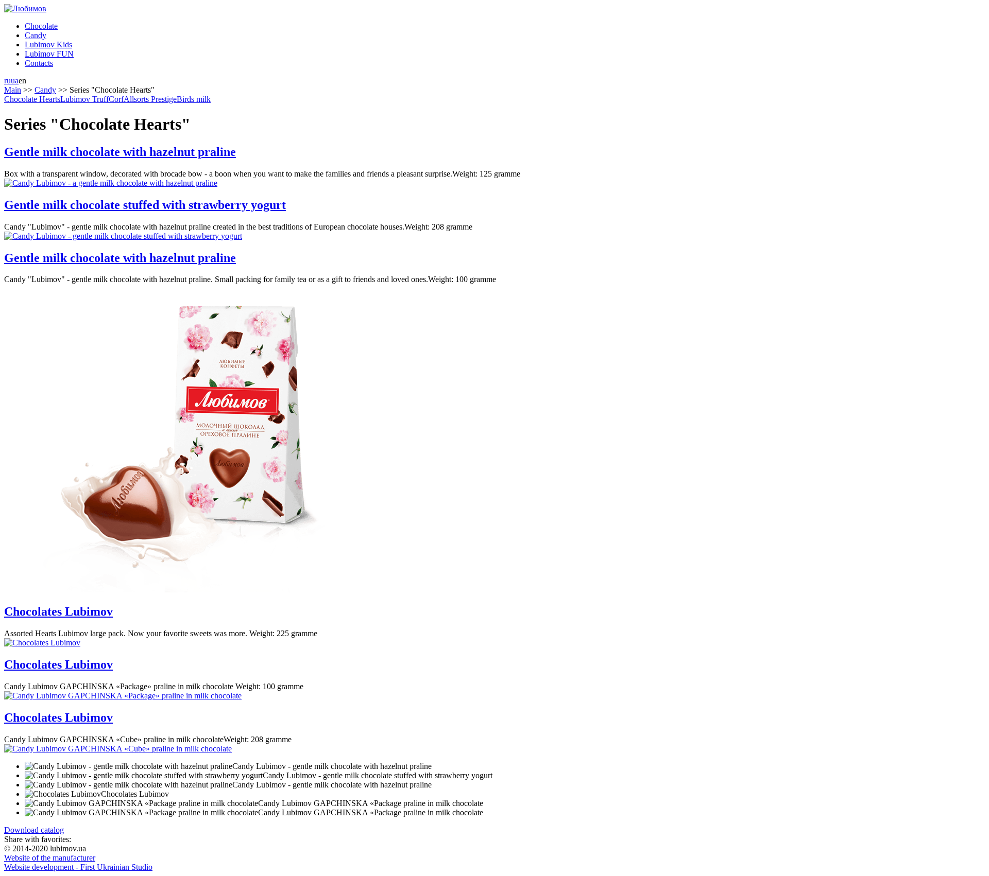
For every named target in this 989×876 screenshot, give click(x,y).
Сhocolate (41, 26)
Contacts (39, 63)
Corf (116, 99)
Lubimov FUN (49, 53)
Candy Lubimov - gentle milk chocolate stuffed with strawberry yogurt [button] (377, 775)
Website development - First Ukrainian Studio (78, 867)
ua (15, 80)
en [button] (22, 80)
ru (7, 80)
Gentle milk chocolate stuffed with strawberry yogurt (145, 205)
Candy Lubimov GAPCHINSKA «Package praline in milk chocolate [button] (370, 803)
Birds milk (194, 99)
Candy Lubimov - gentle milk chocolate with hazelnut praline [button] (332, 766)
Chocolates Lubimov (58, 611)
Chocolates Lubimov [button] (135, 794)
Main (12, 89)
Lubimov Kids (48, 44)
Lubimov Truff (84, 99)
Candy (35, 35)
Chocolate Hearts (32, 99)
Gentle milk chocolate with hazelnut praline (120, 152)
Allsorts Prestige (150, 99)
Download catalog (34, 830)
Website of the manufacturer (49, 857)
